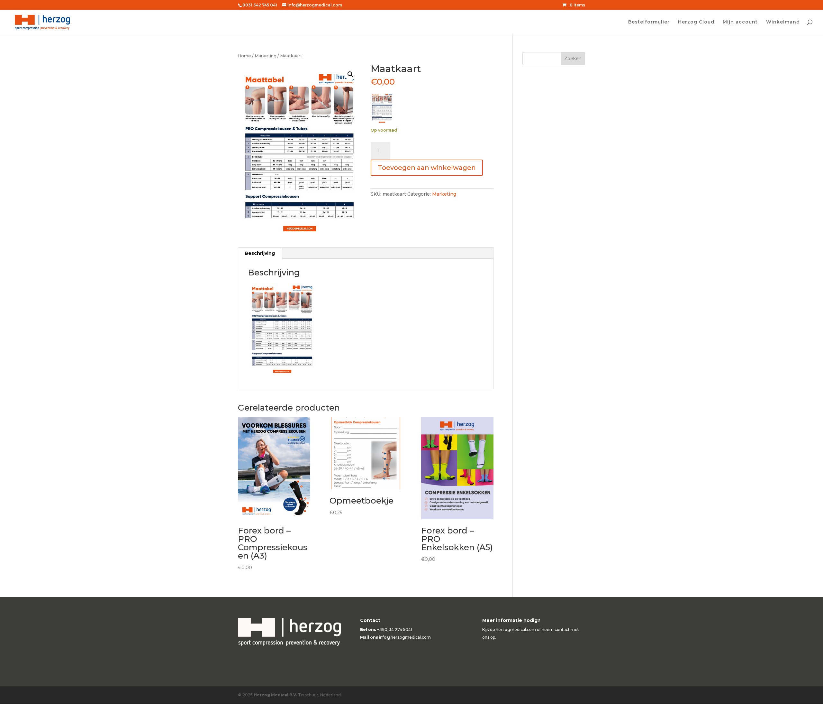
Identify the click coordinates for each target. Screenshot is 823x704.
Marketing (265, 55)
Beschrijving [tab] (260, 253)
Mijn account (740, 22)
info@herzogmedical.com (405, 637)
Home (244, 55)
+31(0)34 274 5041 (394, 629)
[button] (350, 74)
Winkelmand (783, 22)
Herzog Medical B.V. (275, 694)
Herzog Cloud (696, 22)
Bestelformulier (649, 22)
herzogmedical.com (516, 629)
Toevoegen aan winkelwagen (427, 167)
